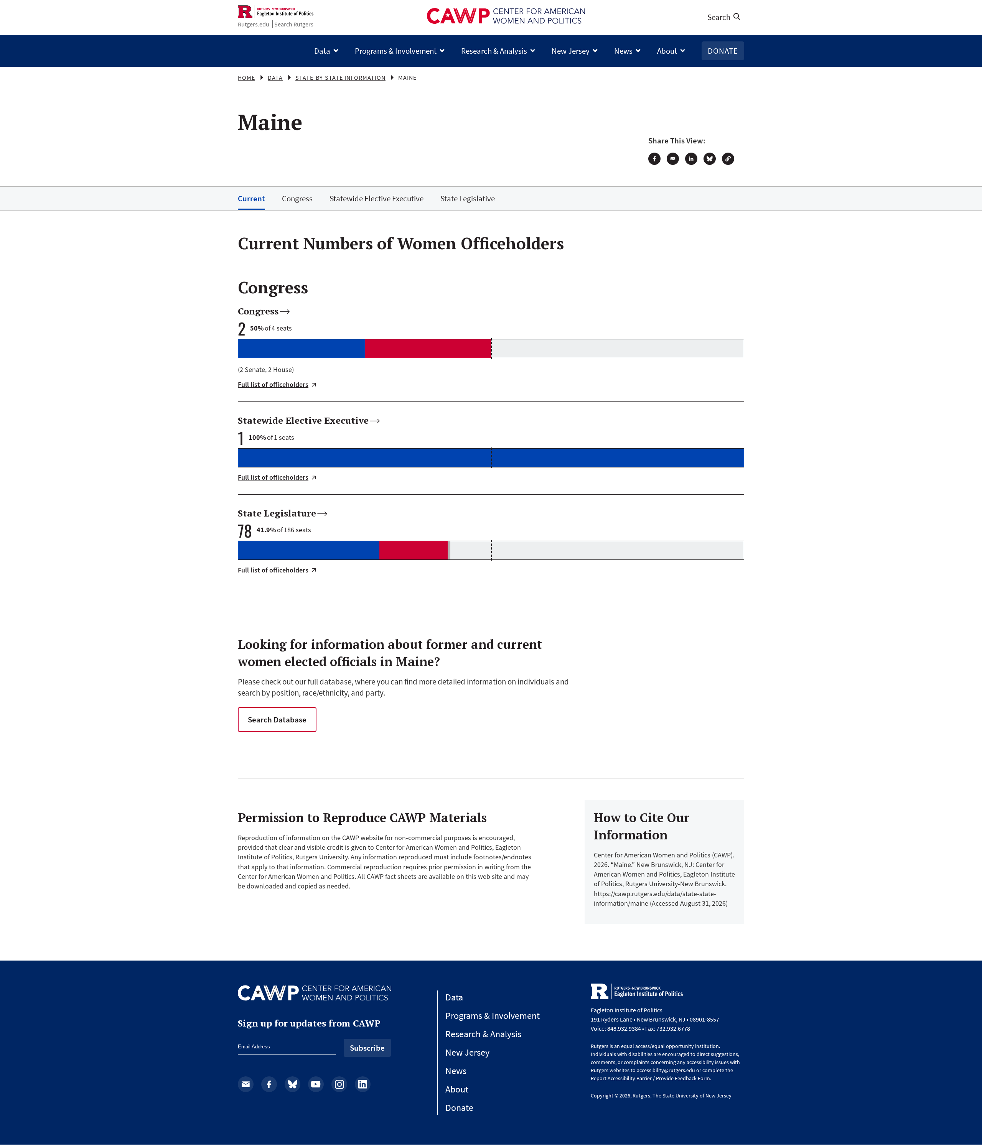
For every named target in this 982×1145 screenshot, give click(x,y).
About (667, 51)
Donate (723, 51)
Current (251, 198)
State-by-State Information (340, 77)
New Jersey (571, 51)
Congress (297, 198)
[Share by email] (673, 159)
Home (246, 77)
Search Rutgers (293, 24)
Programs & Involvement (396, 51)
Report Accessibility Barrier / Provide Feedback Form (650, 1078)
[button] (728, 159)
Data (322, 51)
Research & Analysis (494, 51)
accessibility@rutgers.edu (666, 1070)
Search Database (277, 719)
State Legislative (467, 198)
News (623, 51)
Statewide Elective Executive (376, 198)
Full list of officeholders (273, 385)
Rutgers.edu (253, 24)
